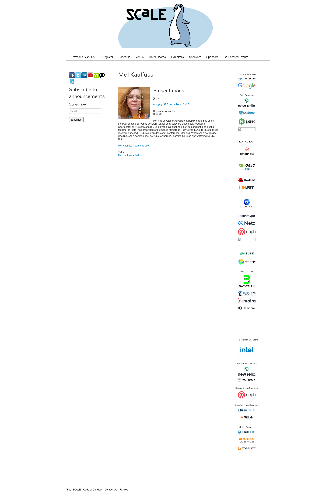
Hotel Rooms (157, 57)
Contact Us (111, 489)
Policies (124, 489)
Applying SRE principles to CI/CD (171, 104)
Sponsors (212, 57)
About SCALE (73, 489)
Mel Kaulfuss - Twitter (130, 155)
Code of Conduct (92, 489)
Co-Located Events (236, 57)
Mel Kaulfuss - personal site (133, 145)
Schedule (124, 57)
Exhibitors (177, 57)
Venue (140, 57)
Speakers (195, 57)
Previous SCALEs (83, 57)
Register (107, 57)
